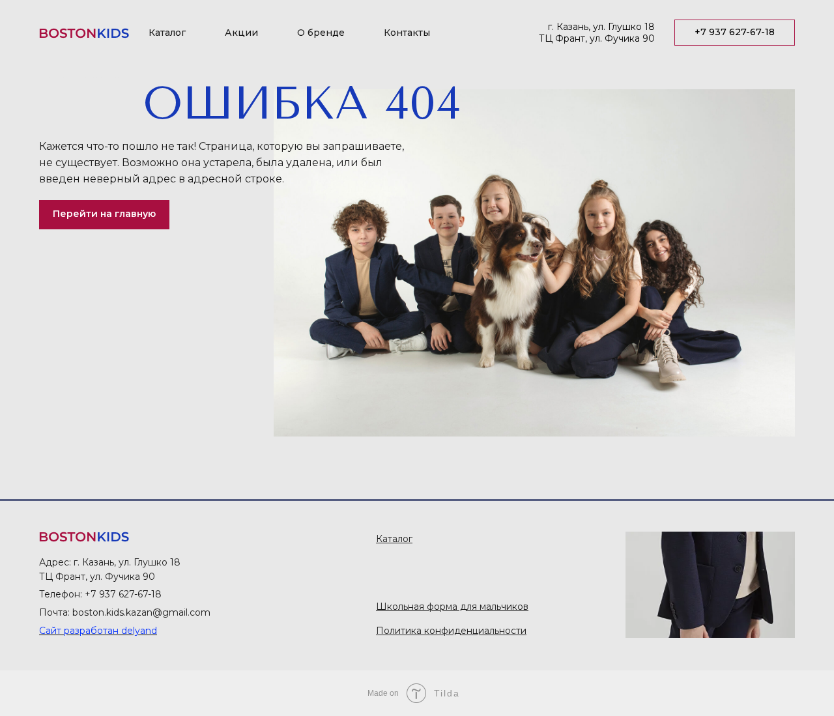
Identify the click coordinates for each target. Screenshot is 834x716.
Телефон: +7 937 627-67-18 (100, 594)
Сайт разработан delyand (98, 631)
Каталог (167, 32)
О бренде (321, 32)
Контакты (407, 32)
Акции (241, 32)
